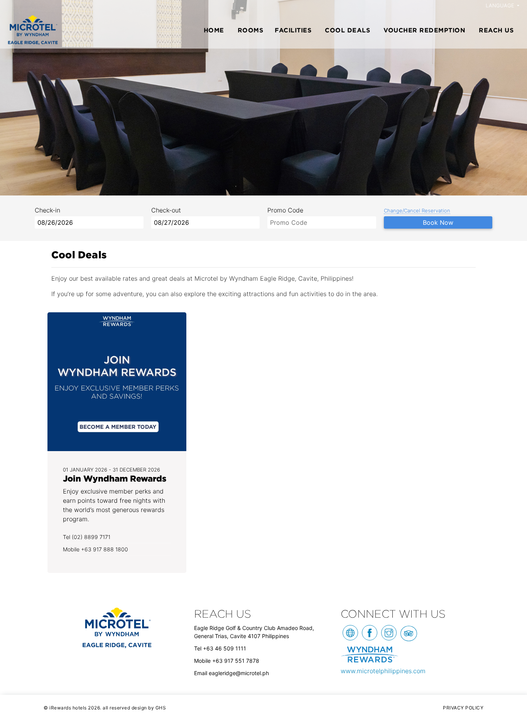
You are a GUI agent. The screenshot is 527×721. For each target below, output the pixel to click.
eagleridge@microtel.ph (239, 673)
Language (501, 5)
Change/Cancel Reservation (417, 210)
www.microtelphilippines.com (383, 671)
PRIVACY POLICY (463, 708)
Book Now (438, 222)
